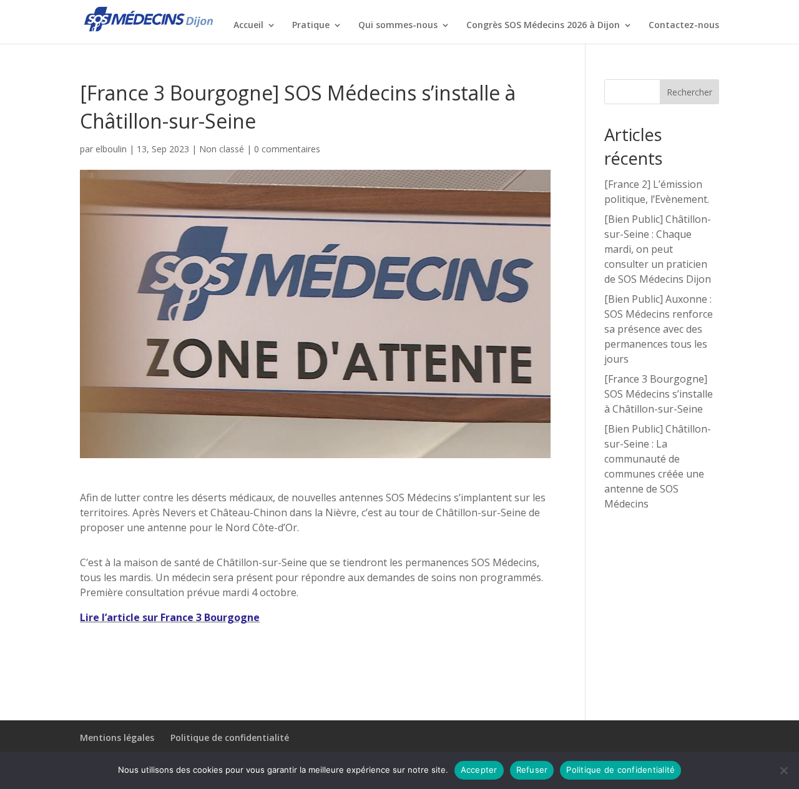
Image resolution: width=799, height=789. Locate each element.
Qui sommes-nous (398, 26)
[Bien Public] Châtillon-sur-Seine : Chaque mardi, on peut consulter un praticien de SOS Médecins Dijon (657, 249)
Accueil (248, 26)
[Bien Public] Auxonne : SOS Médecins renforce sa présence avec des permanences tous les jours (658, 329)
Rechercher (689, 92)
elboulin (111, 149)
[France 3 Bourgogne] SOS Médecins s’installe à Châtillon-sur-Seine (658, 394)
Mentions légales (117, 737)
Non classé (221, 149)
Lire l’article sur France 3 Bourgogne (170, 617)
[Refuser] (783, 770)
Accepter (479, 770)
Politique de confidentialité (229, 737)
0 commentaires (287, 149)
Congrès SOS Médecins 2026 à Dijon (543, 26)
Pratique (311, 26)
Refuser (532, 770)
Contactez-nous (684, 26)
